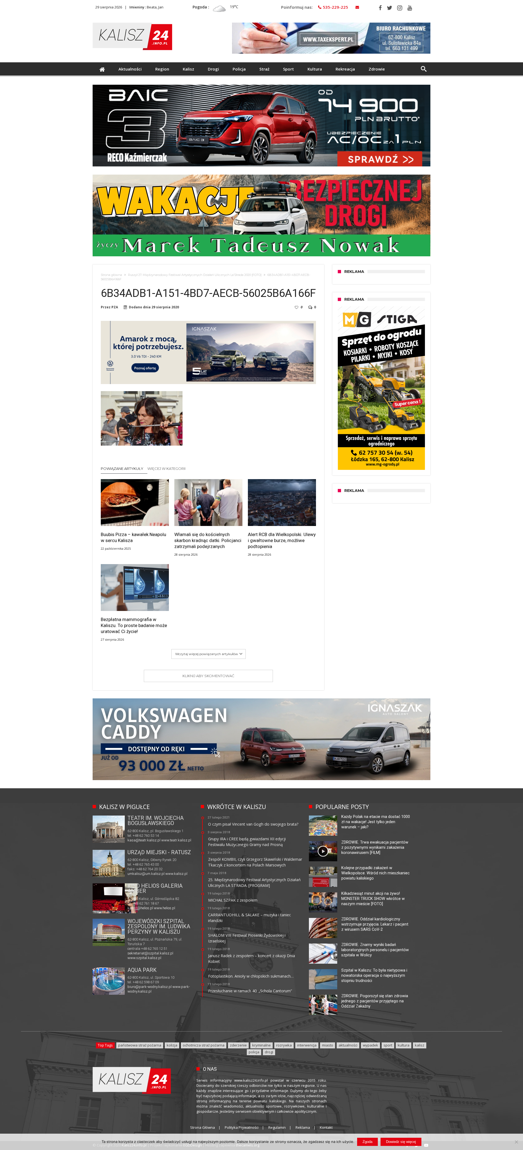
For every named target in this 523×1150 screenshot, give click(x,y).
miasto (327, 1045)
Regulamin (277, 1127)
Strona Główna (202, 1127)
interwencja (307, 1045)
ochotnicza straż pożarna (203, 1045)
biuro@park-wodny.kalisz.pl (149, 987)
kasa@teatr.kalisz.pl (143, 840)
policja (254, 1051)
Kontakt (326, 1127)
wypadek (370, 1045)
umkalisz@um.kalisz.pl (146, 874)
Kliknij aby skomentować (208, 676)
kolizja (172, 1045)
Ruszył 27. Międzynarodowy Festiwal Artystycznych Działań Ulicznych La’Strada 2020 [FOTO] (195, 275)
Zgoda (367, 1142)
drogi (269, 1051)
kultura (403, 1045)
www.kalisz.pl (176, 874)
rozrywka (284, 1045)
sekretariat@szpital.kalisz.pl (150, 953)
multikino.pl (136, 908)
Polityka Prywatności (242, 1127)
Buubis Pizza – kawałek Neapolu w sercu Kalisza (133, 537)
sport (388, 1045)
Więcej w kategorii (166, 468)
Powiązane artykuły (122, 468)
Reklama (303, 1127)
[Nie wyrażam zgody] (516, 1142)
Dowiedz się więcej (401, 1142)
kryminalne (261, 1045)
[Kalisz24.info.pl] (132, 22)
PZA (114, 307)
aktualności (348, 1045)
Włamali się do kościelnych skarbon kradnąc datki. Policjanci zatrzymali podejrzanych (207, 540)
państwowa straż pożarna (139, 1045)
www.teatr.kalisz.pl (176, 840)
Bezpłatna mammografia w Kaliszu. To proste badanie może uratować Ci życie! (134, 625)
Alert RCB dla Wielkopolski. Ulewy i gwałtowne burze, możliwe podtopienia (282, 540)
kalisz (419, 1045)
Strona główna (111, 275)
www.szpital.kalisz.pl (144, 958)
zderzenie (238, 1045)
